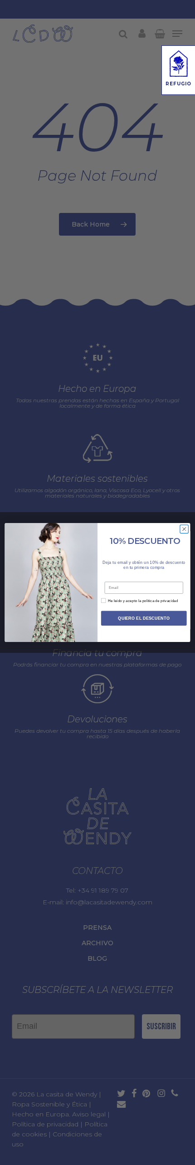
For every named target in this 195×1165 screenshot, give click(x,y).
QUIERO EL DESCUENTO (144, 618)
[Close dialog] (184, 529)
